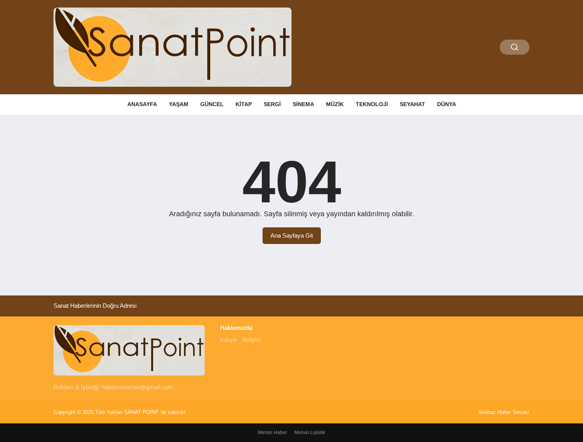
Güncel (212, 104)
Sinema (303, 104)
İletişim (252, 339)
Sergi (272, 104)
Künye (228, 339)
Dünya (446, 104)
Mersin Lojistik (309, 432)
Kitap (244, 104)
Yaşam (178, 104)
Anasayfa (142, 104)
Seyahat (412, 104)
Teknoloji (372, 104)
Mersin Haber (272, 432)
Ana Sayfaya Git (291, 235)
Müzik (335, 104)
